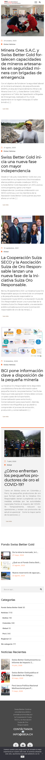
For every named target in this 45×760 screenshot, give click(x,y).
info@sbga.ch (23, 734)
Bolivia (5, 618)
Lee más (6, 109)
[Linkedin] (30, 745)
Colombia (7, 623)
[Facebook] (16, 745)
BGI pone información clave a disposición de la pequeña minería (22, 375)
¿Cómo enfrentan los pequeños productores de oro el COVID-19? (21, 478)
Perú (5, 634)
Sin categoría (6, 644)
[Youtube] (23, 745)
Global (6, 44)
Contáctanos (22, 729)
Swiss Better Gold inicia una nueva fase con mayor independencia (21, 164)
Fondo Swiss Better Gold (11, 607)
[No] (42, 753)
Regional (5, 639)
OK (23, 756)
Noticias (12, 44)
